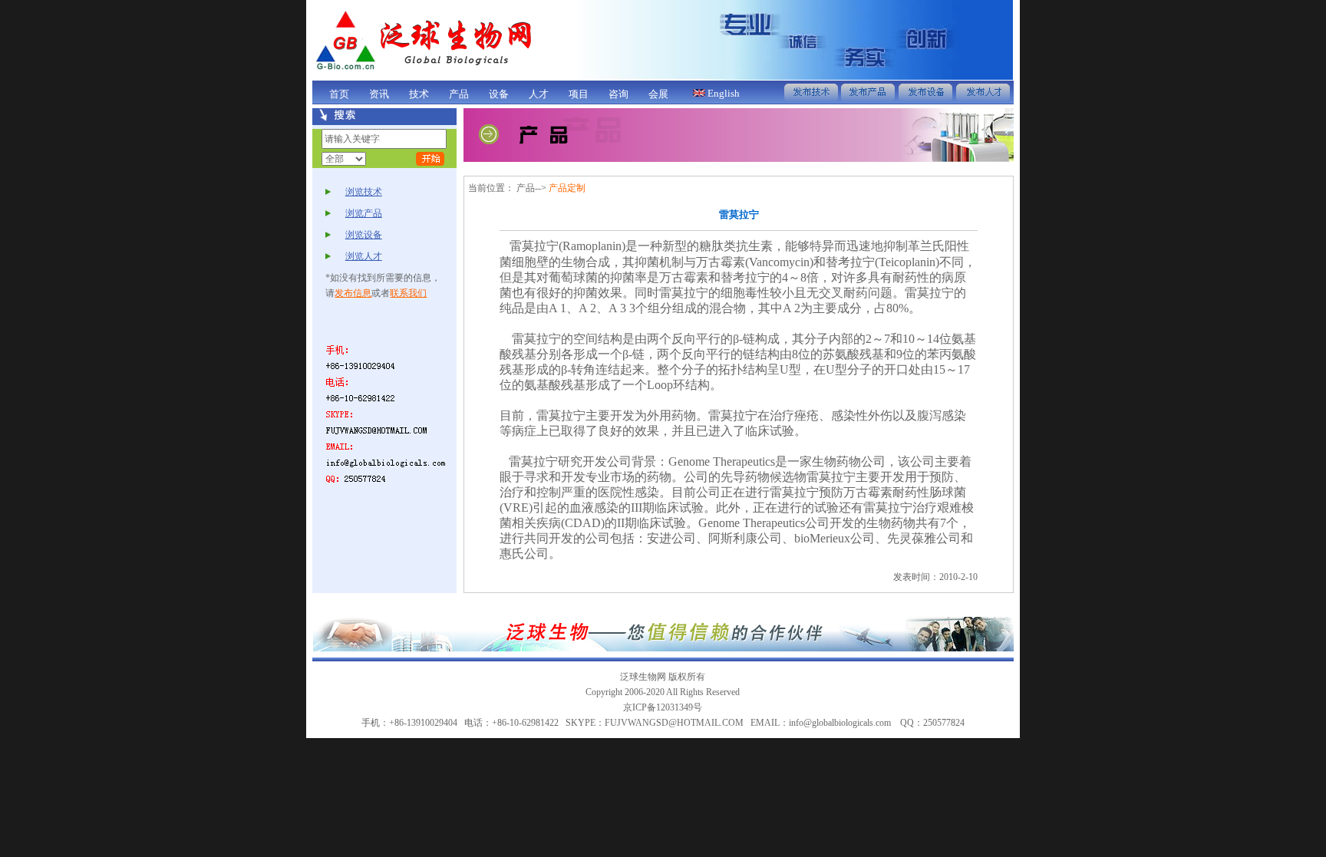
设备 (499, 94)
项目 (579, 94)
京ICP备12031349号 (662, 707)
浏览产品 (363, 213)
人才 (539, 94)
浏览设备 (363, 234)
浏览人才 (363, 256)
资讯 (379, 94)
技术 (419, 94)
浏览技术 (363, 191)
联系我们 (408, 293)
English (722, 93)
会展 (658, 94)
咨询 (618, 94)
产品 (459, 94)
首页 (339, 94)
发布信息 (353, 293)
